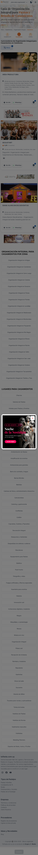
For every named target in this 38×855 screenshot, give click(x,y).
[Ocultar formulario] (32, 418)
